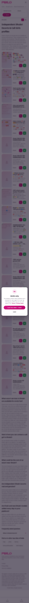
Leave (14, 312)
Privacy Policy (20, 303)
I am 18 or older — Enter (14, 307)
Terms (13, 303)
